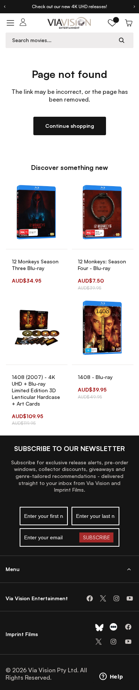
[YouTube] (129, 598)
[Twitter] (103, 598)
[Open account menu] (23, 23)
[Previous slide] (4, 6)
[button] (112, 22)
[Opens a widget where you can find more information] (111, 677)
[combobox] (62, 40)
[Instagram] (116, 598)
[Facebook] (89, 598)
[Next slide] (134, 6)
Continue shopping (69, 126)
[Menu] (10, 23)
